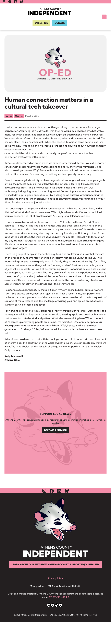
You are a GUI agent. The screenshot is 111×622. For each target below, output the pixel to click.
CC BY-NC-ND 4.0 (59, 597)
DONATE (60, 22)
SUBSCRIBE (41, 22)
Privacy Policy (55, 578)
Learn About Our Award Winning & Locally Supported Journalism (55, 564)
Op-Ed (8, 116)
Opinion (19, 116)
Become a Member (55, 430)
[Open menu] (104, 17)
